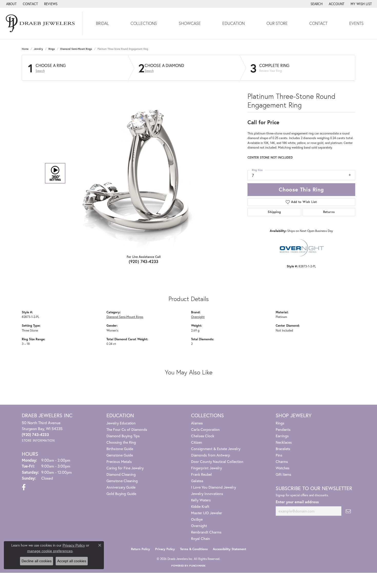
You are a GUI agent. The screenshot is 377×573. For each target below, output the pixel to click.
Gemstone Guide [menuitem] (119, 455)
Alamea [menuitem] (197, 423)
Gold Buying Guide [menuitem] (121, 493)
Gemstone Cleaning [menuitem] (122, 480)
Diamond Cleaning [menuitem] (121, 474)
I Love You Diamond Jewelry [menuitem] (213, 487)
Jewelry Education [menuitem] (121, 423)
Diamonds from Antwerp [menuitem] (210, 455)
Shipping (274, 212)
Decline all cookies (37, 561)
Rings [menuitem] (280, 423)
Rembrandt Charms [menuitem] (206, 532)
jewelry (38, 49)
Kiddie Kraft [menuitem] (200, 506)
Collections (144, 23)
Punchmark (197, 565)
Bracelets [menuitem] (283, 448)
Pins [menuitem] (279, 455)
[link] (11, 4)
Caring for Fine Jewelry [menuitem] (125, 467)
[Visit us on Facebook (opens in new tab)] (24, 487)
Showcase (190, 23)
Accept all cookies (71, 561)
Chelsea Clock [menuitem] (202, 435)
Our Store (277, 23)
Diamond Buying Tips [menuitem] (123, 435)
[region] (142, 173)
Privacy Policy (165, 549)
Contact (318, 23)
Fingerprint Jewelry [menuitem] (206, 467)
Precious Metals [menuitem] (119, 461)
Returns (329, 212)
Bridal (102, 23)
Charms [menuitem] (282, 461)
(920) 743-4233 (143, 261)
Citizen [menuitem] (196, 442)
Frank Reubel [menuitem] (201, 474)
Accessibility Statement (229, 549)
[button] (316, 4)
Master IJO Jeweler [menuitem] (206, 512)
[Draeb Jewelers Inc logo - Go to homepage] (41, 23)
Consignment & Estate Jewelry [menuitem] (215, 448)
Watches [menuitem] (283, 467)
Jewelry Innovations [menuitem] (207, 493)
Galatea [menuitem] (197, 480)
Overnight (198, 317)
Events (356, 23)
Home (25, 49)
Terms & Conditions (194, 549)
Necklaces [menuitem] (284, 442)
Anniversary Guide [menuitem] (120, 487)
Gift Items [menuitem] (283, 474)
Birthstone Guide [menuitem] (119, 448)
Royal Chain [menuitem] (200, 538)
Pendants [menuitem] (283, 429)
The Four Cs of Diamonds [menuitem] (126, 429)
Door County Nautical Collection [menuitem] (217, 461)
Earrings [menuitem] (282, 435)
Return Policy (140, 549)
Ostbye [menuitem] (197, 519)
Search (40, 71)
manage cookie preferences (50, 551)
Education (233, 23)
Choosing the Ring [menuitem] (121, 442)
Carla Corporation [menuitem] (205, 429)
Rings (51, 49)
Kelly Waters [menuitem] (201, 500)
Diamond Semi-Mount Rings (76, 49)
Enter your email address (297, 501)
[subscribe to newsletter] (348, 511)
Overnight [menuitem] (199, 525)
